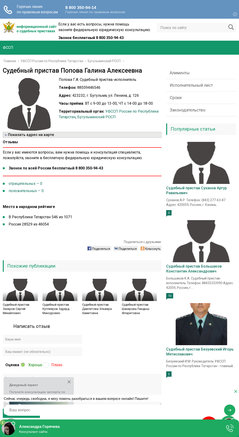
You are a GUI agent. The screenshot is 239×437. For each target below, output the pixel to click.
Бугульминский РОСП (96, 117)
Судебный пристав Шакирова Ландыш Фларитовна (135, 309)
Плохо (56, 365)
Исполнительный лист (191, 85)
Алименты (180, 72)
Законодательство (187, 109)
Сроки (176, 97)
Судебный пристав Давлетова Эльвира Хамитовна (97, 309)
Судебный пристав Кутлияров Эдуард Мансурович (55, 309)
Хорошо (35, 365)
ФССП (8, 47)
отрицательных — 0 (25, 183)
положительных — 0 (26, 191)
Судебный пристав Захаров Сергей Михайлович (16, 309)
